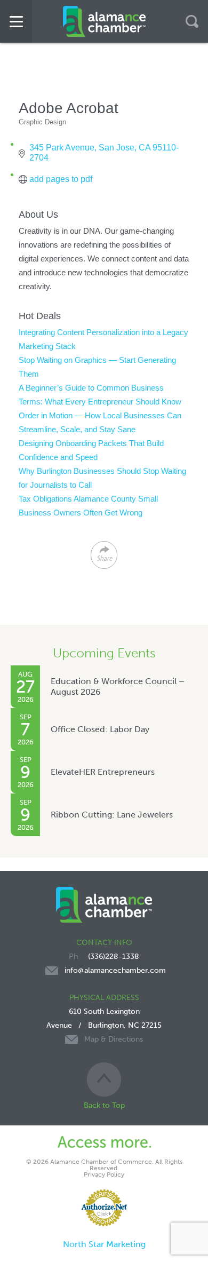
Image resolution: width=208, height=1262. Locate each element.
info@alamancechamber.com (115, 970)
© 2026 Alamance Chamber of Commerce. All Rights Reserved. (104, 1165)
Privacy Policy (104, 1174)
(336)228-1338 (113, 956)
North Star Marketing (104, 1244)
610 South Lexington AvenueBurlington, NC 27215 (104, 1025)
